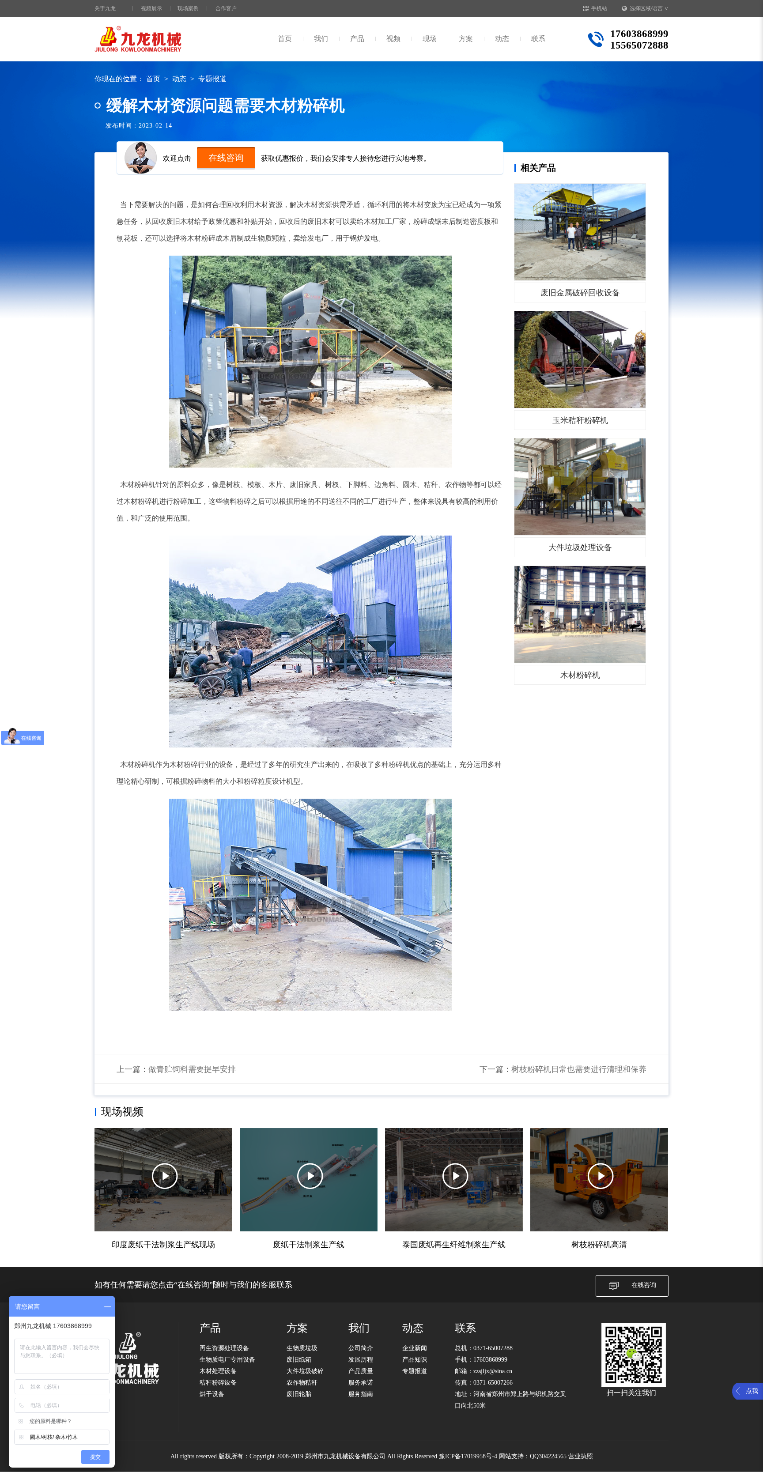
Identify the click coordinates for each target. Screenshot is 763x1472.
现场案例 (188, 8)
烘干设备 (212, 1394)
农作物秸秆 (302, 1382)
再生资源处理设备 (224, 1348)
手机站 (599, 8)
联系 (538, 38)
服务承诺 (360, 1382)
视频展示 (151, 8)
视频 (393, 38)
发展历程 (360, 1359)
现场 (430, 38)
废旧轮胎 (299, 1394)
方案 (466, 38)
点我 (752, 1391)
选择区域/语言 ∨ (649, 8)
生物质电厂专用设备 (227, 1359)
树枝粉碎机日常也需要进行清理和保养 (578, 1069)
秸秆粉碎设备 (218, 1382)
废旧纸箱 (299, 1359)
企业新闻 (414, 1348)
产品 (357, 38)
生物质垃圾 (302, 1348)
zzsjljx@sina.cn (492, 1371)
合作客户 (226, 8)
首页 (285, 38)
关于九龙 (105, 8)
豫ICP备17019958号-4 (468, 1456)
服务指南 (360, 1394)
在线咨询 (226, 157)
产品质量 (360, 1371)
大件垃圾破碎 (305, 1371)
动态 (502, 38)
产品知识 (414, 1359)
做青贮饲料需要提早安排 (192, 1069)
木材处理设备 (218, 1371)
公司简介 (360, 1348)
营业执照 (580, 1456)
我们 (321, 38)
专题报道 (212, 79)
